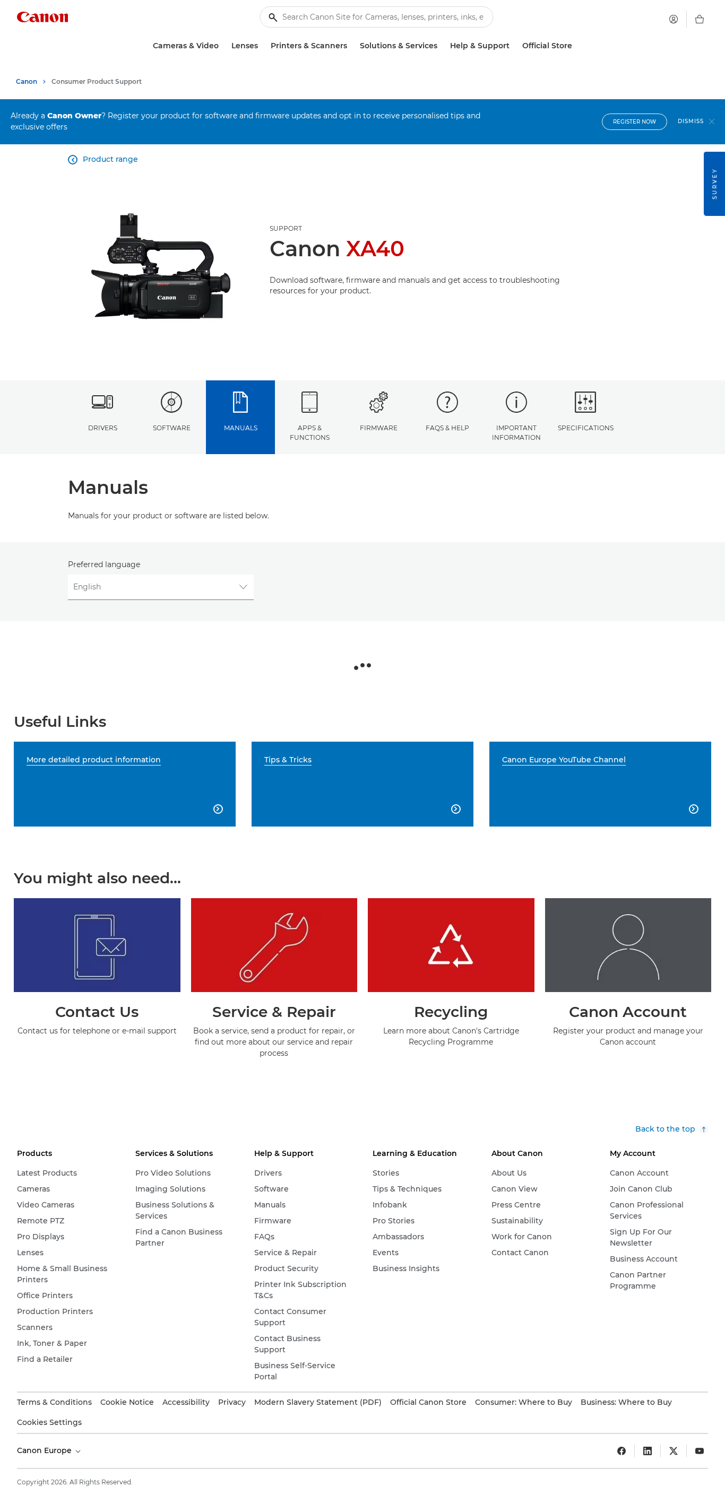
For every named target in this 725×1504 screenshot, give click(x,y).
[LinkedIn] (647, 1451)
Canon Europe (45, 1450)
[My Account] (673, 19)
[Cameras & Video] (223, 45)
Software (172, 428)
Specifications (586, 428)
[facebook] (621, 1451)
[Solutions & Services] (441, 45)
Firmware (379, 428)
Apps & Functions (310, 432)
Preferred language (104, 564)
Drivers (102, 428)
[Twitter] (673, 1451)
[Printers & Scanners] (351, 45)
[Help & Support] (514, 45)
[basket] (699, 19)
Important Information (516, 432)
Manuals (240, 428)
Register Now (634, 121)
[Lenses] (262, 45)
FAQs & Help (447, 428)
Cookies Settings (49, 1422)
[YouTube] (699, 1451)
